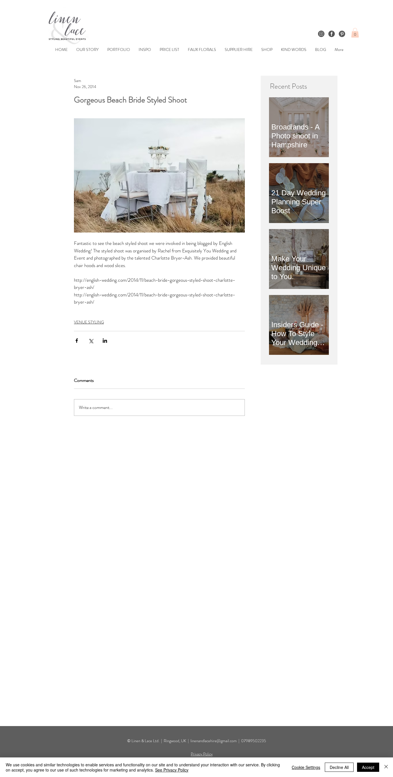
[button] (355, 32)
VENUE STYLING (89, 322)
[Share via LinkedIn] (105, 340)
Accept (368, 767)
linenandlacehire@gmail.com (213, 741)
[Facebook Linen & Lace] (331, 33)
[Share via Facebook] (76, 340)
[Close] (386, 767)
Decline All (339, 767)
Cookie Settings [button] (306, 767)
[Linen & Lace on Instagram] (321, 33)
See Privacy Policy (171, 770)
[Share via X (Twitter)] (91, 340)
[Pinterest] (342, 33)
